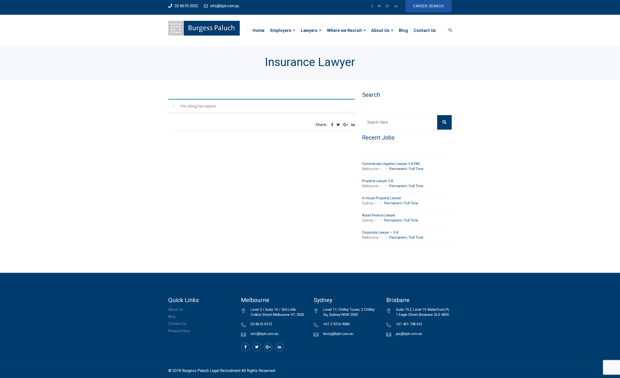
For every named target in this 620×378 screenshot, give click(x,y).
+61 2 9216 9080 (336, 324)
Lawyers (309, 30)
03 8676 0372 (261, 324)
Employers (280, 30)
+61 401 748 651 (409, 324)
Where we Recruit (344, 30)
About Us (380, 30)
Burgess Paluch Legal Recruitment (211, 370)
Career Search (428, 6)
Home (258, 30)
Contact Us (425, 30)
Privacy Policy (179, 331)
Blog (403, 30)
